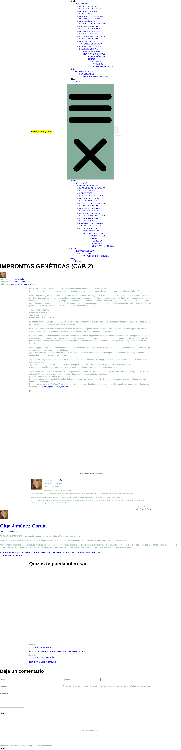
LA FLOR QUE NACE (88, 41)
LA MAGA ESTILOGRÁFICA (91, 16)
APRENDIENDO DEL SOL (90, 46)
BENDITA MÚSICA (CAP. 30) (42, 662)
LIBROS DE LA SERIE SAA (86, 6)
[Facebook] (137, 509)
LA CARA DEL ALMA (88, 11)
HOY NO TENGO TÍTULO (94, 54)
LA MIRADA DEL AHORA (89, 29)
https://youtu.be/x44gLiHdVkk (56, 387)
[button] (90, 132)
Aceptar (3, 748)
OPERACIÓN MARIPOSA (103, 66)
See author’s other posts (10, 532)
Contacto (79, 81)
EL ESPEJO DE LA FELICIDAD (92, 24)
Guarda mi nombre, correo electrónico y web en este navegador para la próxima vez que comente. (109, 686)
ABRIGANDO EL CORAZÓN (91, 44)
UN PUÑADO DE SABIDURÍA (96, 76)
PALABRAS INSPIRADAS (90, 34)
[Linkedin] (142, 509)
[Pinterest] (145, 509)
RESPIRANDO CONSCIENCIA (92, 36)
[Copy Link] (150, 509)
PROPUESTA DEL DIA (84, 71)
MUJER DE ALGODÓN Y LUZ (92, 19)
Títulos (74, 1)
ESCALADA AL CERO (88, 26)
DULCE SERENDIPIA (88, 49)
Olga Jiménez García (15, 279)
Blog (73, 79)
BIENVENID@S (81, 4)
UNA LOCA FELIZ (86, 74)
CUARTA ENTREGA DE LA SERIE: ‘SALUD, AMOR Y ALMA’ (58, 652)
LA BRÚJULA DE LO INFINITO (92, 9)
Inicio (73, 69)
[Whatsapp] (148, 509)
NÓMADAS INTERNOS (89, 39)
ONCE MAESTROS (91, 51)
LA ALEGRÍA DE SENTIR (89, 21)
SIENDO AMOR (85, 14)
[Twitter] (140, 509)
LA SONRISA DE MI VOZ (89, 31)
